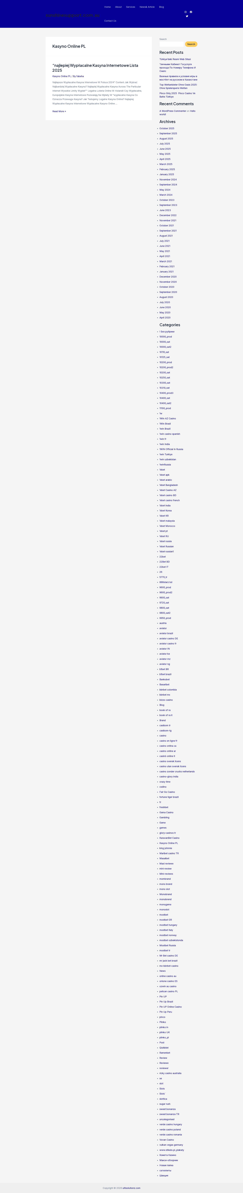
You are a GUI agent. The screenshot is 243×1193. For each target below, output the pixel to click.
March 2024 (165, 194)
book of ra (164, 710)
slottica (163, 1099)
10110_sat (164, 352)
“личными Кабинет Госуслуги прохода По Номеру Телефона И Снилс (177, 67)
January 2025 (166, 174)
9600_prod (165, 587)
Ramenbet (164, 1052)
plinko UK (164, 1032)
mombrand (165, 879)
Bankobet (164, 679)
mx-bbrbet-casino (168, 966)
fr (160, 802)
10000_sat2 (165, 347)
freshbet (163, 807)
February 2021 (166, 266)
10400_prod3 (166, 393)
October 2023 (166, 200)
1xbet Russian (166, 546)
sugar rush (164, 1104)
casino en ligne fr (168, 740)
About (118, 7)
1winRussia (165, 464)
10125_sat (164, 357)
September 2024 (168, 184)
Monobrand (165, 894)
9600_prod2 (165, 592)
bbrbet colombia (168, 689)
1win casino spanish (169, 434)
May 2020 (164, 312)
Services (130, 7)
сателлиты (165, 1170)
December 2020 (168, 276)
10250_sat (164, 377)
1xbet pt (163, 531)
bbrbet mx (164, 694)
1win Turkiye (165, 454)
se (160, 1078)
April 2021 (164, 256)
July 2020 (164, 302)
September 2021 (168, 230)
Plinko (162, 1022)
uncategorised (166, 1119)
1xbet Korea (165, 510)
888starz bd (165, 582)
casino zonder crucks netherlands (177, 771)
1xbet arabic (165, 480)
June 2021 (164, 246)
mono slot (164, 889)
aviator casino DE (168, 638)
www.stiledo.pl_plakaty (171, 1150)
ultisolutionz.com (131, 1188)
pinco (162, 1017)
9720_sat (164, 602)
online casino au (167, 976)
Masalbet (164, 858)
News (162, 971)
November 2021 (167, 220)
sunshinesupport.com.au (72, 15)
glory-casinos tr (167, 833)
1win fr (162, 439)
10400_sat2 (165, 403)
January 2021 (166, 271)
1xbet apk (164, 474)
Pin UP (163, 996)
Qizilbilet (163, 1047)
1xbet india (164, 505)
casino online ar (167, 751)
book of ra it (165, 715)
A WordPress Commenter (172, 111)
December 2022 (168, 215)
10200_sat (164, 372)
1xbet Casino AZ (167, 490)
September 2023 (168, 205)
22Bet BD (164, 561)
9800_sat (164, 607)
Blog (161, 7)
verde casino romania (170, 1134)
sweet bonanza (167, 1109)
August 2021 (166, 235)
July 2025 (164, 143)
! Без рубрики (166, 331)
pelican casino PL (168, 991)
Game (162, 822)
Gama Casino (166, 812)
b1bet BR (164, 669)
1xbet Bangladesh (168, 485)
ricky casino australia (170, 1073)
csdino (162, 786)
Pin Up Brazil (166, 1001)
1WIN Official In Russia (171, 449)
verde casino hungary (170, 1124)
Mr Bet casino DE (168, 955)
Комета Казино (167, 1155)
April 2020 (164, 317)
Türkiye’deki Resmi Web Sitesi (175, 59)
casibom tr (164, 725)
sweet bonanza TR (169, 1114)
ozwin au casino (167, 986)
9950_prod (165, 618)
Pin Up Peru (165, 1012)
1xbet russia (165, 541)
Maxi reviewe (166, 863)
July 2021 (164, 241)
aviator (163, 628)
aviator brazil (166, 633)
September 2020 (168, 292)
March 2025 (165, 164)
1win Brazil (164, 428)
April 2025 (164, 159)
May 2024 (164, 189)
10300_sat (164, 382)
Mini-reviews (166, 873)
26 (160, 572)
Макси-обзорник (168, 1160)
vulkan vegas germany (171, 1144)
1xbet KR (164, 515)
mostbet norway (168, 935)
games (162, 827)
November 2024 (168, 179)
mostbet (163, 914)
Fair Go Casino (167, 792)
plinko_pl (164, 1037)
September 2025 (168, 133)
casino (162, 735)
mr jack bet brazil (168, 960)
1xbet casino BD (167, 495)
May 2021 (164, 251)
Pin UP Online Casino (170, 1006)
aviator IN (164, 648)
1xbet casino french (169, 500)
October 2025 (166, 128)
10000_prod (165, 336)
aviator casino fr (167, 643)
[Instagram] (185, 12)
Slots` (162, 1093)
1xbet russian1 (166, 551)
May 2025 (164, 154)
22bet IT (163, 567)
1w (160, 413)
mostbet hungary (168, 925)
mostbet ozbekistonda (171, 940)
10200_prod (165, 362)
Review (163, 1058)
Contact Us (110, 20)
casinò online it (167, 756)
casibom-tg (165, 730)
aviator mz (164, 659)
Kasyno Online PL (61, 76)
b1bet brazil (165, 674)
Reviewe (163, 1063)
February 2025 (167, 169)
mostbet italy (166, 930)
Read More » (59, 111)
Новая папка (166, 1165)
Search (163, 39)
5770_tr (163, 577)
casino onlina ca (167, 746)
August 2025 (166, 138)
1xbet (162, 469)
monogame (165, 904)
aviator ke (164, 653)
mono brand (165, 884)
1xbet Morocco (167, 526)
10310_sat (164, 387)
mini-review (165, 868)
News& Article (147, 7)
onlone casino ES (168, 981)
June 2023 (165, 210)
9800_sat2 (164, 613)
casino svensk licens (170, 761)
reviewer (163, 1068)
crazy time (164, 781)
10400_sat (164, 398)
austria (162, 623)
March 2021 (165, 261)
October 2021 (166, 225)
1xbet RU (164, 536)
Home (107, 7)
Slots (162, 1088)
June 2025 (165, 149)
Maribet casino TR (169, 853)
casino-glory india (168, 776)
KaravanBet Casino (169, 838)
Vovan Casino (166, 1139)
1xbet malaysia (167, 520)
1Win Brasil (165, 423)
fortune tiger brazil (169, 797)
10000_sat (164, 341)
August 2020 (166, 297)
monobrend (165, 899)
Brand (162, 720)
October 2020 (166, 287)
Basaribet (164, 684)
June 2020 (165, 307)
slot (161, 1083)
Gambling (164, 817)
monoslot (164, 909)
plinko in (163, 1027)
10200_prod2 (166, 367)
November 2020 (168, 282)
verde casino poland (170, 1129)
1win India (164, 444)
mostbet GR (165, 919)
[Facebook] (191, 12)
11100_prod (165, 408)
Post (161, 1042)
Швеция (163, 1175)
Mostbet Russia (167, 945)
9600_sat (164, 597)
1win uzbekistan (167, 459)
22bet (162, 556)
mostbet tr (164, 950)
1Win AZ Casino (167, 418)
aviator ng (164, 664)
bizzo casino (166, 700)
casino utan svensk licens (172, 766)
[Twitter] (187, 16)
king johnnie (165, 848)
